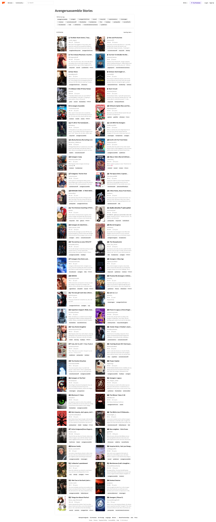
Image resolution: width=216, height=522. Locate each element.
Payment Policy (103, 520)
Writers (114, 517)
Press (135, 517)
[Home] (3, 3)
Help (118, 520)
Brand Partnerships (124, 517)
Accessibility (112, 520)
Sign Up (212, 3)
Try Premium (196, 3)
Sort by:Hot (127, 32)
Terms (90, 520)
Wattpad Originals (83, 517)
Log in (206, 3)
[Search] (28, 3)
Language (108, 517)
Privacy (96, 520)
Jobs (132, 517)
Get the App (101, 517)
